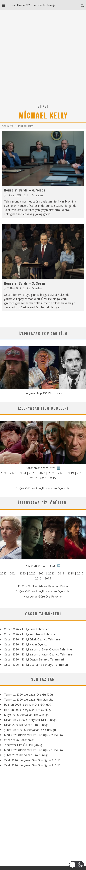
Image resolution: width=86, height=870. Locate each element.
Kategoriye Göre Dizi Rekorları (43, 596)
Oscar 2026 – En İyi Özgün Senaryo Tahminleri (34, 659)
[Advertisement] (43, 58)
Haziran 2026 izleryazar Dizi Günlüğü (36, 5)
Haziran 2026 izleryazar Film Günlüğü (28, 710)
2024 (22, 473)
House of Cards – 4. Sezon (24, 190)
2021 (51, 473)
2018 (80, 473)
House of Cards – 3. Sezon (24, 283)
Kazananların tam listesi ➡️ (43, 565)
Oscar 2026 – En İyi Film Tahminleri (26, 629)
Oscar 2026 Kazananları (19, 740)
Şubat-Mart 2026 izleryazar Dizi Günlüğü (30, 730)
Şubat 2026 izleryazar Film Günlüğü (26, 755)
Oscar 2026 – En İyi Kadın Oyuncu (25, 644)
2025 (13, 473)
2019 (70, 473)
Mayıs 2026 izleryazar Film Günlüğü (26, 715)
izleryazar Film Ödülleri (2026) (23, 745)
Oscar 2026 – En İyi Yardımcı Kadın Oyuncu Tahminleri (39, 654)
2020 (61, 473)
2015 (52, 478)
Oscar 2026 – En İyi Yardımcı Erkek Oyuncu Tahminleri (38, 649)
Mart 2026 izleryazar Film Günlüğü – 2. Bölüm (33, 735)
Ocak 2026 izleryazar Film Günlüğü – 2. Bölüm (33, 765)
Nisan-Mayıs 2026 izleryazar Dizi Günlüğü (30, 720)
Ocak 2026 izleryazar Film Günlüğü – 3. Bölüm (33, 760)
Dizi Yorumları (35, 195)
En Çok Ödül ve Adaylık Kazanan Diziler (43, 586)
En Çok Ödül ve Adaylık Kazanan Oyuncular (43, 488)
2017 (33, 478)
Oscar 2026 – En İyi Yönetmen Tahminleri (30, 634)
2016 (43, 478)
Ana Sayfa (7, 126)
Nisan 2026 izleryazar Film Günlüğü (26, 725)
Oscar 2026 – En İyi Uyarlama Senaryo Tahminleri (36, 664)
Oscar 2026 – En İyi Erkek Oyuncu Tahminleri (33, 639)
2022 (42, 473)
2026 (3, 473)
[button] (76, 864)
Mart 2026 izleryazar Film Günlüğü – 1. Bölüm (33, 750)
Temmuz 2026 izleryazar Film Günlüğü (28, 699)
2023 (32, 473)
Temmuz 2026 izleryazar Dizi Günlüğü (28, 694)
